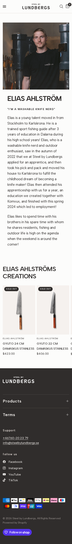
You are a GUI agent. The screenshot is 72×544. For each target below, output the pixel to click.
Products (12, 401)
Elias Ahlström (13, 338)
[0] (66, 6)
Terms (9, 414)
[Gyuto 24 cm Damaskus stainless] (19, 310)
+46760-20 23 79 (15, 438)
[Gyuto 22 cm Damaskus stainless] (53, 310)
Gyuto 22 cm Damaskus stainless (52, 346)
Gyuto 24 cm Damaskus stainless (18, 346)
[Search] (61, 6)
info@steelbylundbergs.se (21, 443)
